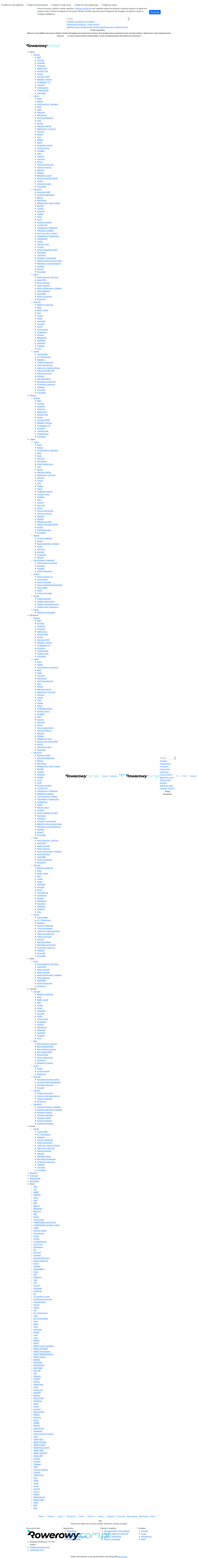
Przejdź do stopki (109, 5)
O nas (143, 1533)
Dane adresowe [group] (33, 1528)
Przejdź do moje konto (61, 5)
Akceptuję (155, 12)
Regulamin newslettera (77, 1536)
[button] (32, 52)
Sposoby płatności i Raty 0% (116, 1533)
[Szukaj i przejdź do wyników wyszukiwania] (128, 18)
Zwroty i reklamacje (112, 1536)
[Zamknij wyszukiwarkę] (131, 24)
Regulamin (71, 1531)
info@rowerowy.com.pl (40, 1547)
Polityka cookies (74, 1539)
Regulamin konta (74, 1533)
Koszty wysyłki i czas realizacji (117, 1531)
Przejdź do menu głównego (86, 5)
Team (143, 1539)
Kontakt (144, 1531)
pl (177, 776)
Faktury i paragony (112, 1539)
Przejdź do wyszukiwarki (37, 5)
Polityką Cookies (82, 8)
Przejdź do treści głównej (12, 5)
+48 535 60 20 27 (37, 1550)
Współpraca (146, 1536)
